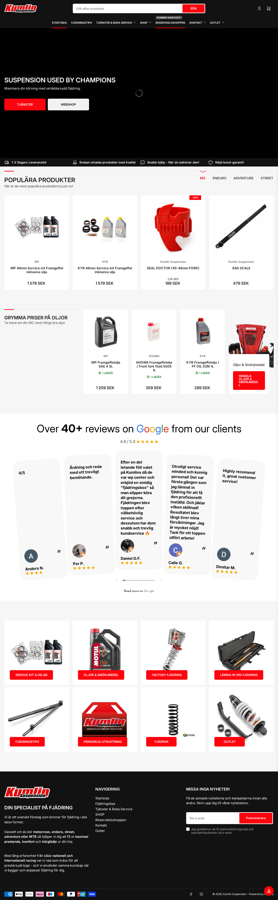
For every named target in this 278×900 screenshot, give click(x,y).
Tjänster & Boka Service (114, 22)
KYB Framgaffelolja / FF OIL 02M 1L (202, 364)
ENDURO (220, 178)
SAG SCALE (241, 268)
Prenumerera (256, 818)
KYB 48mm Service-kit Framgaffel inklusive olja (105, 270)
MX (202, 178)
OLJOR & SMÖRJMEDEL (101, 675)
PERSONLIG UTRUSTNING (103, 741)
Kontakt (195, 22)
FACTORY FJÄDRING (167, 675)
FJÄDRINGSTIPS (27, 741)
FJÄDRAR (161, 741)
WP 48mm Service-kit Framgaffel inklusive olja (36, 270)
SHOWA (154, 356)
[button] (117, 580)
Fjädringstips (81, 22)
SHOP (143, 22)
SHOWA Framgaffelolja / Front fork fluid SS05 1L (154, 366)
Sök (193, 8)
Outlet (215, 22)
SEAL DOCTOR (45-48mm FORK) (173, 268)
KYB (105, 261)
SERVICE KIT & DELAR (31, 675)
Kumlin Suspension (173, 261)
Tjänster (25, 104)
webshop (68, 104)
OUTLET (230, 741)
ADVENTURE (243, 178)
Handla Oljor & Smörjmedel (248, 380)
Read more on (139, 591)
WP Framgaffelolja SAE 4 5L (105, 364)
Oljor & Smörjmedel (249, 365)
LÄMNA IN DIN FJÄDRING (239, 675)
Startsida (59, 22)
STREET (267, 178)
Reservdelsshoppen (170, 20)
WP (37, 261)
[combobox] (139, 8)
